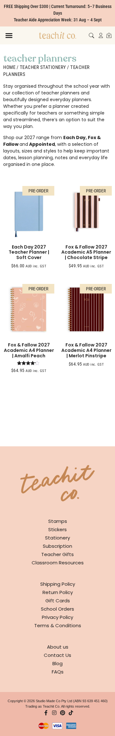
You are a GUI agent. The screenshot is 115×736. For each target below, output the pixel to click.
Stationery (57, 537)
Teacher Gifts (57, 554)
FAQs (58, 671)
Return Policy (57, 592)
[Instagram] (54, 712)
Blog (57, 663)
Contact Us (57, 655)
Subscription (57, 546)
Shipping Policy (57, 584)
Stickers (57, 529)
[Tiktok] (70, 712)
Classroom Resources (58, 562)
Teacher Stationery (43, 67)
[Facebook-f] (46, 712)
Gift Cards (57, 600)
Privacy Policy (57, 617)
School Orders (57, 609)
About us (57, 646)
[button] (9, 35)
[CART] (109, 35)
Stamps (57, 521)
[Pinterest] (62, 712)
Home (9, 67)
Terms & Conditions (57, 625)
